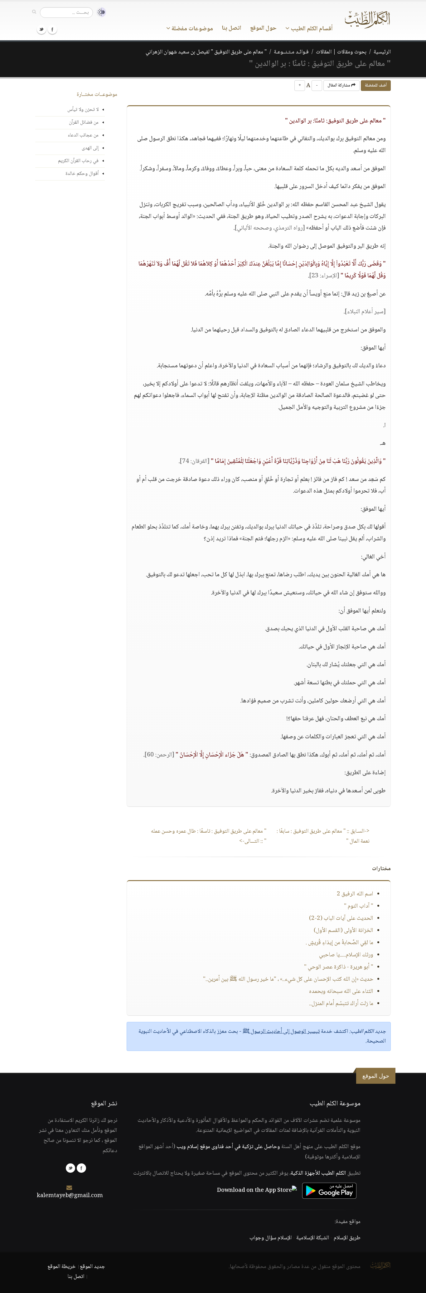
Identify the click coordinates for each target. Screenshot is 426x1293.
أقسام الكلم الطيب (311, 29)
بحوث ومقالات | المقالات (341, 52)
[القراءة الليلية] (99, 12)
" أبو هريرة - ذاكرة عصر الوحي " (338, 967)
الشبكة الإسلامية (312, 1238)
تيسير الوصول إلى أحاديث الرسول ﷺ (281, 1031)
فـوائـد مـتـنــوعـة (291, 52)
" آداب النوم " (358, 906)
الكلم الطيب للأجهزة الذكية (318, 1173)
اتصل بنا (231, 28)
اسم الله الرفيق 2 (355, 894)
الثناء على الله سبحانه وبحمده (341, 992)
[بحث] (34, 12)
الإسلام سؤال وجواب (270, 1238)
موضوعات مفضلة (191, 29)
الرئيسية (382, 52)
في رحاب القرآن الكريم (78, 161)
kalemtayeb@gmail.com (70, 1196)
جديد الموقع (92, 1266)
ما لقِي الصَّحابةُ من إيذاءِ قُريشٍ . (339, 943)
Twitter (41, 29)
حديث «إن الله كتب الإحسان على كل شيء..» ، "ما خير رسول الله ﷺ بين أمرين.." (288, 979)
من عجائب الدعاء (83, 135)
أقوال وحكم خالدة (82, 174)
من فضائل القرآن (84, 122)
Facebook (52, 29)
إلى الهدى (90, 148)
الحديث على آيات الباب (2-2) (341, 919)
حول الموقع (263, 28)
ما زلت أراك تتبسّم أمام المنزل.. (341, 1004)
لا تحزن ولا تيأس (83, 110)
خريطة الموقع (61, 1266)
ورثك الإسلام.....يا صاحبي (346, 955)
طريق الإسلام (347, 1238)
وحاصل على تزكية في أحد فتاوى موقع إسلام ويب (228, 1147)
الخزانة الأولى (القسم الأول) (343, 931)
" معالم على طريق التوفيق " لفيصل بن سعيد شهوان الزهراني (206, 52)
